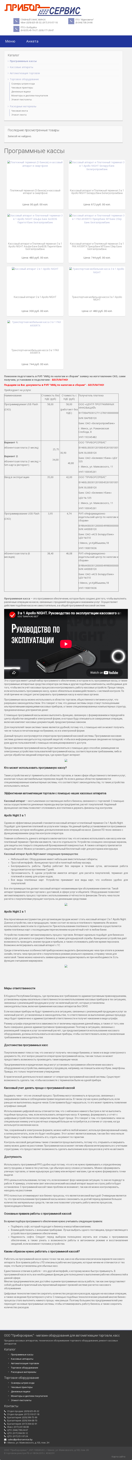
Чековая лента (19, 110)
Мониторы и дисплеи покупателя (29, 95)
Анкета (32, 41)
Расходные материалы (23, 106)
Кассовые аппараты (21, 67)
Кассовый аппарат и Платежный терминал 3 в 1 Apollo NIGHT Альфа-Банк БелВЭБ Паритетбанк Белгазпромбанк (35, 246)
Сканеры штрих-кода (23, 83)
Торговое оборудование (24, 79)
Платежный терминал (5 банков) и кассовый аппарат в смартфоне (35, 191)
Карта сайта (118, 1456)
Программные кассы (23, 61)
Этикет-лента (18, 114)
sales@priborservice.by (19, 1439)
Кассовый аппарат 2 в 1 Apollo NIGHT (35, 297)
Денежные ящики (21, 91)
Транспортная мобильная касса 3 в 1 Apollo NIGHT (97, 298)
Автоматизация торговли (25, 73)
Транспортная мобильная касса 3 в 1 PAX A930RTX (35, 351)
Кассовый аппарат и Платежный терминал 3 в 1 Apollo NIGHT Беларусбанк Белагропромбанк (97, 191)
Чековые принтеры (22, 87)
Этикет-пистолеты (21, 99)
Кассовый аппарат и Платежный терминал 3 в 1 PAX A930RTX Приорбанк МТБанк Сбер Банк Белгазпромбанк (97, 246)
